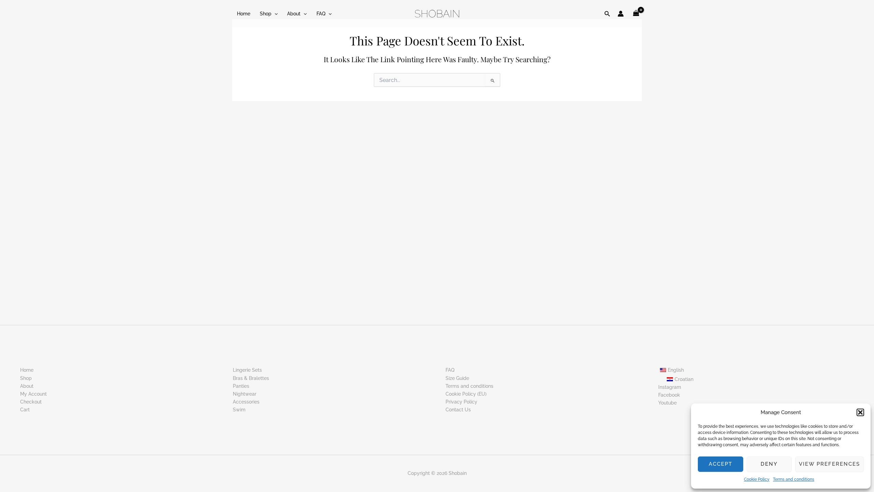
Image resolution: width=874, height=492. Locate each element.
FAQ (320, 13)
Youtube (667, 403)
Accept (720, 464)
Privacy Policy (461, 402)
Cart (25, 409)
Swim (239, 409)
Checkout (31, 402)
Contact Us (458, 409)
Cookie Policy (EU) (466, 394)
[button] (860, 412)
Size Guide (457, 378)
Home (243, 13)
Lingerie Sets (247, 370)
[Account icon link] (621, 14)
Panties (241, 386)
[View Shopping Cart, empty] (636, 13)
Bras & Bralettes (251, 378)
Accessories (246, 402)
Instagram (669, 387)
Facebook (669, 395)
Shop (265, 13)
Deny (769, 464)
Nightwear (244, 394)
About (293, 13)
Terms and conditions (793, 479)
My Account (33, 394)
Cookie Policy (757, 479)
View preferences (829, 464)
